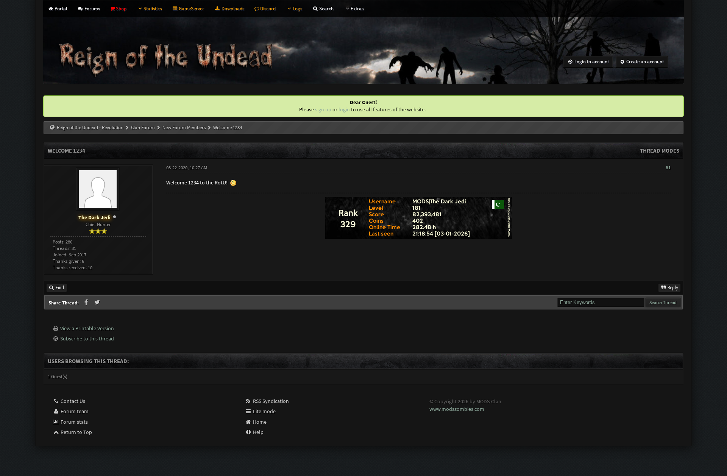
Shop (120, 8)
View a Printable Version (87, 328)
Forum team (74, 411)
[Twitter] (97, 302)
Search (326, 8)
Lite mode (264, 411)
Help (258, 432)
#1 (668, 167)
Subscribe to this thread (87, 338)
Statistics (153, 8)
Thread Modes (659, 150)
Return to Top (75, 432)
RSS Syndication (270, 401)
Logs (297, 8)
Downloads (232, 8)
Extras (357, 8)
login (344, 109)
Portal (60, 8)
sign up (323, 109)
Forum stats (73, 421)
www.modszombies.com (456, 409)
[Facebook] (86, 302)
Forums (91, 8)
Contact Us (72, 401)
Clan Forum (143, 127)
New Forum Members (184, 127)
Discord (267, 8)
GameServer (191, 8)
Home (259, 421)
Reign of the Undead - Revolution (90, 127)
